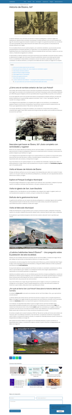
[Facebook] (10, 358)
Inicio (25, 1)
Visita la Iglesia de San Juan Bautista (21, 74)
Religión (51, 1)
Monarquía (38, 1)
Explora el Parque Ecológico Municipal (21, 72)
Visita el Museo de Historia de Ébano (21, 70)
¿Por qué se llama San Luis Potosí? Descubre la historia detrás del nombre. (31, 81)
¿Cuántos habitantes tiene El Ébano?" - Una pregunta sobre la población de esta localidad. (33, 79)
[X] (13, 358)
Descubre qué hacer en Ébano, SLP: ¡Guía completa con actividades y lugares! (30, 69)
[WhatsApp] (17, 358)
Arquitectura (45, 1)
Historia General (58, 1)
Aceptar (60, 411)
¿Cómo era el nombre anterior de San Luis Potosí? (24, 67)
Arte (33, 1)
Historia (29, 1)
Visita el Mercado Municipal (19, 78)
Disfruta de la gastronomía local (20, 76)
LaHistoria (12, 1)
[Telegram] (20, 358)
